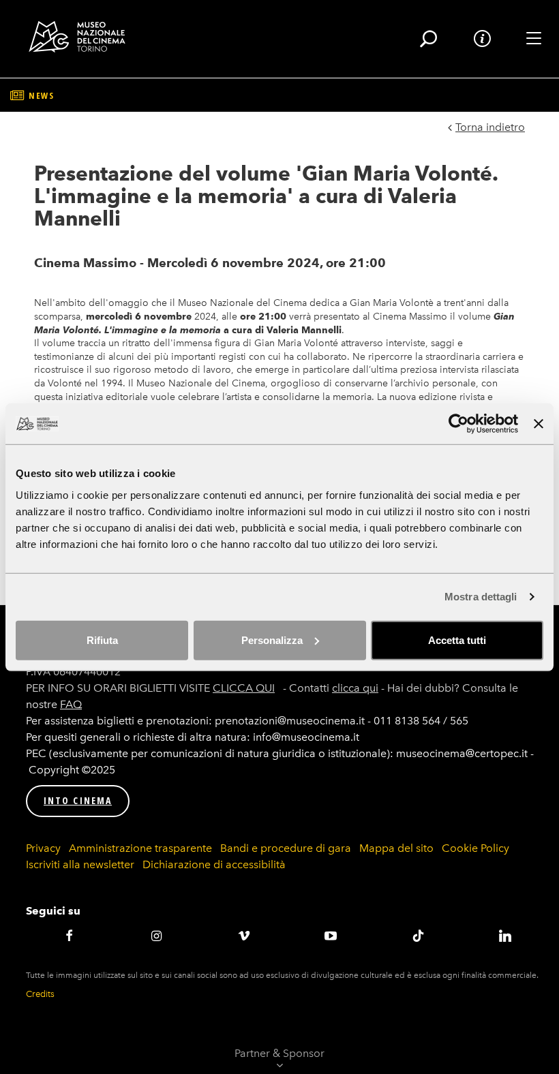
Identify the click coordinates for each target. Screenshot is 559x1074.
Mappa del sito (396, 848)
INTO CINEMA (78, 800)
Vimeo (244, 936)
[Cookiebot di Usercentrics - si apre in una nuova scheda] (458, 424)
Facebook (69, 936)
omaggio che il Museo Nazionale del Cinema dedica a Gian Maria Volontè (271, 303)
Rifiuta (102, 639)
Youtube (330, 936)
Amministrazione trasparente (140, 848)
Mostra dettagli (480, 596)
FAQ (71, 704)
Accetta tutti (457, 639)
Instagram (156, 936)
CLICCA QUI (244, 687)
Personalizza (272, 639)
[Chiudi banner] (538, 424)
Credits (40, 994)
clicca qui (355, 687)
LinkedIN (505, 936)
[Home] (82, 37)
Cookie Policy (475, 848)
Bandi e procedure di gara (285, 848)
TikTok (418, 936)
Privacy (43, 848)
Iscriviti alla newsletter (80, 864)
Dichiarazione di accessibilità (214, 864)
